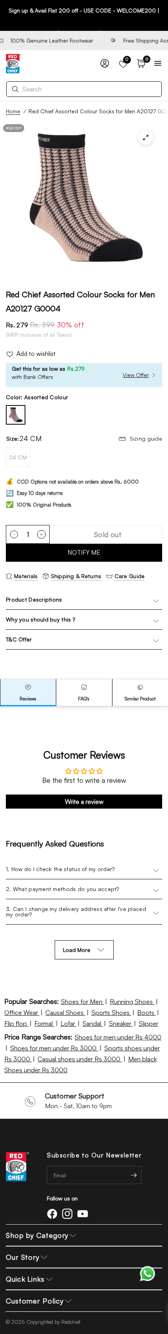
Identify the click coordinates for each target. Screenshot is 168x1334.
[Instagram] (68, 1213)
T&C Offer (19, 639)
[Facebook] (53, 1213)
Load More (76, 949)
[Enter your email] (133, 1175)
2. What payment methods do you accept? (62, 889)
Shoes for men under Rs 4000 (118, 1037)
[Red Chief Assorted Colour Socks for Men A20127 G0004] (15, 414)
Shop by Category (37, 1235)
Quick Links (25, 1279)
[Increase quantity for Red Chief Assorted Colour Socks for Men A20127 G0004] (41, 534)
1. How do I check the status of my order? (60, 869)
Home (13, 111)
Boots (146, 1012)
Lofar (69, 1023)
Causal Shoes (65, 1012)
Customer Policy (35, 1300)
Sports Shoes (111, 1012)
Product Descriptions (34, 599)
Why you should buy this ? (40, 619)
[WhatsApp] (147, 1273)
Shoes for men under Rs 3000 (54, 1048)
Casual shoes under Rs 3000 (80, 1059)
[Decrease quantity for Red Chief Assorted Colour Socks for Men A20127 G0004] (14, 534)
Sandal (92, 1023)
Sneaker (121, 1023)
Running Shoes (132, 1001)
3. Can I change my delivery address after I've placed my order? (76, 911)
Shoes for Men (82, 1001)
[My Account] (104, 63)
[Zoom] (145, 137)
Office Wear (21, 1012)
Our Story (22, 1257)
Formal (44, 1023)
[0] (140, 63)
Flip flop (16, 1023)
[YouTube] (84, 1213)
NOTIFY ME (84, 552)
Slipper (148, 1023)
